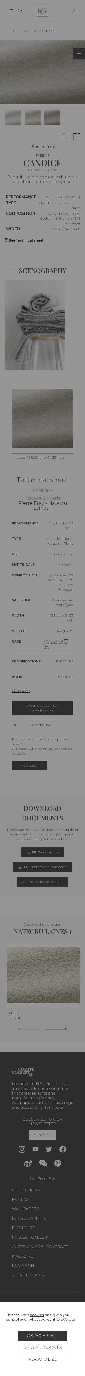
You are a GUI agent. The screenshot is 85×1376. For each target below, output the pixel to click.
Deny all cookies (42, 1347)
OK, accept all (42, 1335)
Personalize (42, 1359)
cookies (37, 1315)
